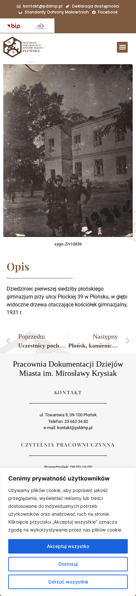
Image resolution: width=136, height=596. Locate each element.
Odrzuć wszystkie (68, 581)
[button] (122, 47)
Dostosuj (68, 564)
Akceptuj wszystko (68, 546)
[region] (68, 532)
